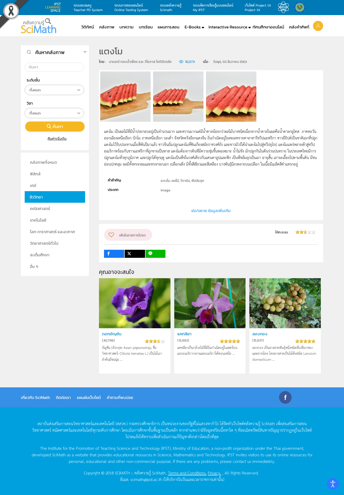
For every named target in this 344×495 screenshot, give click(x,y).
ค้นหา (58, 126)
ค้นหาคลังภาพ (50, 52)
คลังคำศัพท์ (299, 27)
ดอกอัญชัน (111, 334)
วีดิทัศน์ (87, 27)
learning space (54, 7)
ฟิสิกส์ (35, 174)
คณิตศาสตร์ (40, 208)
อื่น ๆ (34, 266)
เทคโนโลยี (38, 220)
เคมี (33, 185)
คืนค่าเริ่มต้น (57, 138)
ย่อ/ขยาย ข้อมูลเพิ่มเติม (211, 211)
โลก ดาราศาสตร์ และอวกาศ (52, 232)
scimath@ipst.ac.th (146, 479)
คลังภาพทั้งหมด (43, 162)
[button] (318, 25)
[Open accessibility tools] (333, 484)
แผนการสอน (168, 27)
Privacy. (214, 472)
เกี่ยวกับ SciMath (35, 397)
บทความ (126, 27)
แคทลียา (184, 334)
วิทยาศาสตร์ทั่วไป (44, 243)
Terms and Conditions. (187, 472)
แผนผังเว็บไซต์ (89, 397)
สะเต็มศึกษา (39, 255)
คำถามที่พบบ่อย (120, 397)
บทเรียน (146, 27)
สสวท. (285, 7)
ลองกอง (259, 334)
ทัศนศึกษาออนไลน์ (268, 27)
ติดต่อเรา (63, 397)
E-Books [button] (193, 27)
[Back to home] (38, 25)
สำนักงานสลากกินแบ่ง (301, 7)
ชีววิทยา (36, 197)
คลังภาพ (106, 27)
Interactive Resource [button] (228, 27)
